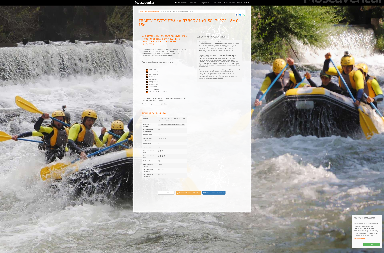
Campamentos (205, 3)
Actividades (194, 3)
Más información (359, 238)
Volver (167, 193)
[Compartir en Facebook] (236, 15)
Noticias (239, 3)
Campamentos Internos (152, 11)
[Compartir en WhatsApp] (244, 15)
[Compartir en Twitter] (240, 15)
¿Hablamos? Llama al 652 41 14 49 (189, 193)
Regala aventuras (229, 3)
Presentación (182, 3)
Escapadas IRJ (217, 3)
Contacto (247, 3)
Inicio (141, 11)
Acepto (372, 245)
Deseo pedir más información (215, 193)
